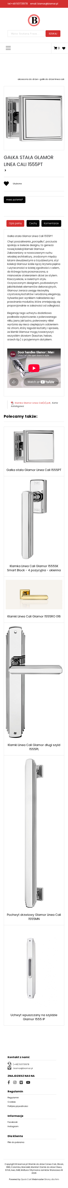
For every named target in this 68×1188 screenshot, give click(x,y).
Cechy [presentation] (33, 223)
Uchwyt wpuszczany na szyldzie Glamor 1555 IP (34, 1017)
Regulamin (13, 1097)
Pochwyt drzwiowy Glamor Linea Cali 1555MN (34, 917)
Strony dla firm (51, 1179)
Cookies (12, 1101)
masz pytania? (14, 199)
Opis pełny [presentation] (15, 223)
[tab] (15, 223)
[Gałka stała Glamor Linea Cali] (34, 116)
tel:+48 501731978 (18, 3)
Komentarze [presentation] (51, 223)
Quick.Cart (26, 1179)
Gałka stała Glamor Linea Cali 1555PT (33, 470)
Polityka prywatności (18, 1106)
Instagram (13, 1126)
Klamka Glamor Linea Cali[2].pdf (32, 402)
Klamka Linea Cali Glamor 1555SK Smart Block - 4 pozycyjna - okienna (34, 568)
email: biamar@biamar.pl (44, 3)
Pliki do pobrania (16, 1142)
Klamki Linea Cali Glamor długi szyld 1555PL (34, 747)
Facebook (12, 1122)
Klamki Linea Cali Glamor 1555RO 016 (34, 616)
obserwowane (64, 48)
